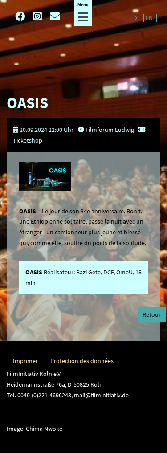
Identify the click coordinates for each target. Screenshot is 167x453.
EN (150, 18)
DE (137, 18)
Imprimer (25, 361)
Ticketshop (27, 140)
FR (162, 18)
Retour (152, 314)
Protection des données (82, 361)
